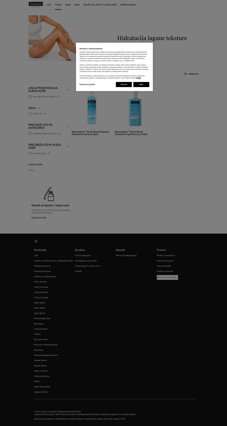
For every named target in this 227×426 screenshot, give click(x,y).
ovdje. (139, 78)
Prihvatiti (123, 84)
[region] (114, 67)
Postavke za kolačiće (87, 84)
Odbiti (141, 84)
